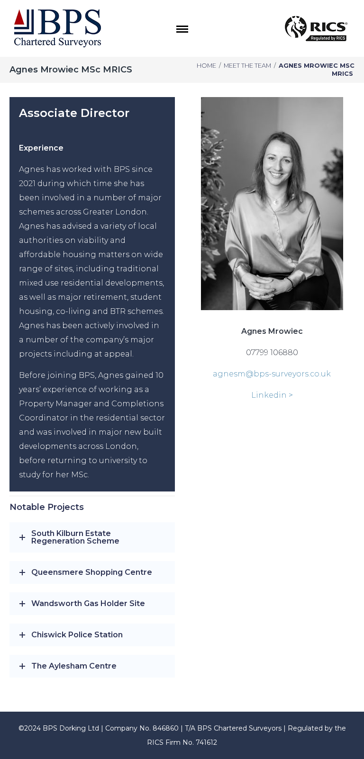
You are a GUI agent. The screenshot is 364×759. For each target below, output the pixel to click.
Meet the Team (247, 65)
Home (206, 65)
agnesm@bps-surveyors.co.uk (272, 373)
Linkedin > (272, 395)
